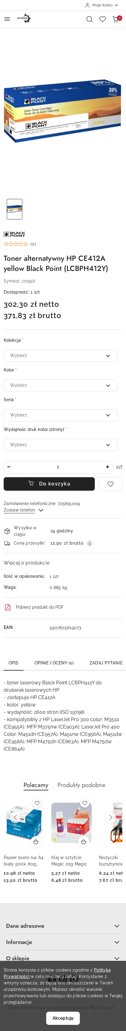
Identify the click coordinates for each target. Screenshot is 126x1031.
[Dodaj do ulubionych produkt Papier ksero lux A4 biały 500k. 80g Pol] (37, 803)
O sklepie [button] (17, 958)
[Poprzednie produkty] (15, 818)
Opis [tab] (14, 662)
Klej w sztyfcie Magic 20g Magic (69, 860)
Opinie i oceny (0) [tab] (54, 662)
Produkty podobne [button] (81, 785)
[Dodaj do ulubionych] (110, 484)
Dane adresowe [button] (25, 926)
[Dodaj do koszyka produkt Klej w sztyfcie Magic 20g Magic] (83, 841)
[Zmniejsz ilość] (8, 467)
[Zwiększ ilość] (107, 467)
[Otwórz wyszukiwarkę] (89, 19)
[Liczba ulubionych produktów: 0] (102, 19)
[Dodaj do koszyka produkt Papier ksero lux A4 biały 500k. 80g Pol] (36, 841)
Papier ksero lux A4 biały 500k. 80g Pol (23, 861)
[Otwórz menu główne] (7, 18)
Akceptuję (63, 1018)
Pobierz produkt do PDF (40, 607)
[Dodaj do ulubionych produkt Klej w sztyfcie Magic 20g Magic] (84, 803)
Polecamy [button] (36, 785)
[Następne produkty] (110, 818)
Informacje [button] (19, 942)
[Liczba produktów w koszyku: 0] (115, 19)
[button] (20, 244)
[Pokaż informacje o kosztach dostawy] (89, 543)
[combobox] (61, 356)
